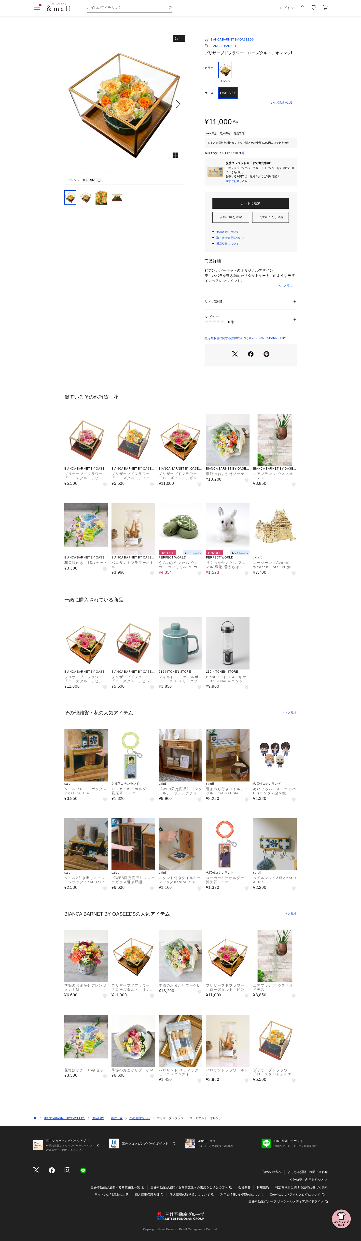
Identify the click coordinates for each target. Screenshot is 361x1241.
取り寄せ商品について (230, 237)
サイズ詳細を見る (281, 102)
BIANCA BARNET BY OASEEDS (232, 39)
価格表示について (227, 231)
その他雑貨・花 (139, 1118)
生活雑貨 (98, 1118)
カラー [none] (209, 68)
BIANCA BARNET (223, 46)
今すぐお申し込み (236, 181)
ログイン (286, 8)
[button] (124, 103)
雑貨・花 (117, 1118)
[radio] (225, 72)
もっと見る (285, 286)
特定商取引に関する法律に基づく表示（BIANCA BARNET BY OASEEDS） (245, 338)
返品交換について (227, 243)
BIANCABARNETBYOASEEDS (64, 1118)
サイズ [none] (209, 93)
